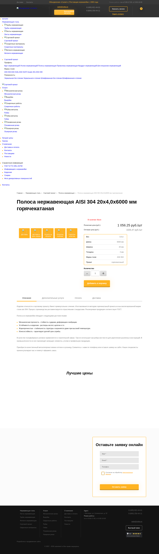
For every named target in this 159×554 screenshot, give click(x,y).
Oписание (26, 298)
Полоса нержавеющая (47, 66)
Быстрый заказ (134, 528)
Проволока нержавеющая (67, 66)
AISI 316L (15, 72)
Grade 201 (31, 72)
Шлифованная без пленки (51, 78)
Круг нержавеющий (12, 66)
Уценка (5, 141)
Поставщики (9, 153)
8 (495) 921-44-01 (93, 7)
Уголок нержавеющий (29, 66)
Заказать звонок (118, 9)
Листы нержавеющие (13, 34)
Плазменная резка (11, 125)
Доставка (20, 2)
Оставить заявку (119, 487)
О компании (7, 144)
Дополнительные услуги (53, 298)
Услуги (4, 88)
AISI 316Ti (23, 72)
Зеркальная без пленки (13, 78)
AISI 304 (7, 72)
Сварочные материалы (13, 47)
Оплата (78, 298)
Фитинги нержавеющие (13, 53)
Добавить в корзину (97, 283)
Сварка (7, 175)
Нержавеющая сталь (10, 22)
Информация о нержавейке (15, 169)
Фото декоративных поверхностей (18, 178)
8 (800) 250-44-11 (93, 11)
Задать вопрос (118, 14)
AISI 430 (39, 72)
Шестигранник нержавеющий (109, 66)
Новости (7, 156)
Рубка (6, 113)
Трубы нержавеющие (13, 28)
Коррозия (8, 172)
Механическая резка (12, 94)
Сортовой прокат (11, 41)
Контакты (29, 2)
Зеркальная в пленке (31, 78)
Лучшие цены (7, 138)
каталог (5, 19)
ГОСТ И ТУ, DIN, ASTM (13, 166)
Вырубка (7, 100)
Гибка (6, 119)
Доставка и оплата (11, 147)
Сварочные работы (12, 106)
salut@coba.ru (62, 7)
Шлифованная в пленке (72, 78)
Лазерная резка (10, 131)
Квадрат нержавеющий (87, 66)
